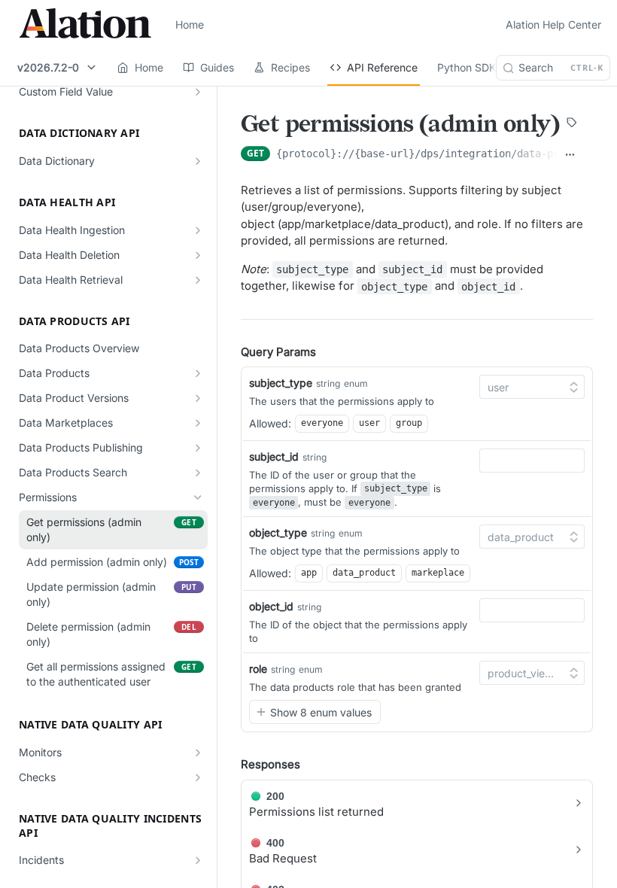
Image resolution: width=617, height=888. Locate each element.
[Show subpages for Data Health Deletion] (198, 255)
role (258, 668)
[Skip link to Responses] (230, 764)
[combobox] (532, 461)
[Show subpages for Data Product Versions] (198, 398)
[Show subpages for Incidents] (198, 860)
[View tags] (572, 124)
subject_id (274, 456)
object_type (278, 532)
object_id (271, 606)
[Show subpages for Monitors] (198, 753)
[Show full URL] (570, 155)
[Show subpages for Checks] (198, 777)
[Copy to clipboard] (587, 155)
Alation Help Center (553, 24)
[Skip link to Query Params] (230, 352)
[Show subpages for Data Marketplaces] (198, 423)
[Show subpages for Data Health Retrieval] (198, 280)
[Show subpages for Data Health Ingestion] (198, 230)
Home (189, 24)
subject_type (280, 382)
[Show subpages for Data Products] (198, 373)
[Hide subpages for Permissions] (198, 497)
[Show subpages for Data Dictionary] (198, 161)
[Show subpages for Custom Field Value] (198, 92)
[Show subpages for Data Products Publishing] (198, 448)
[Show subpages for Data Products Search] (198, 473)
